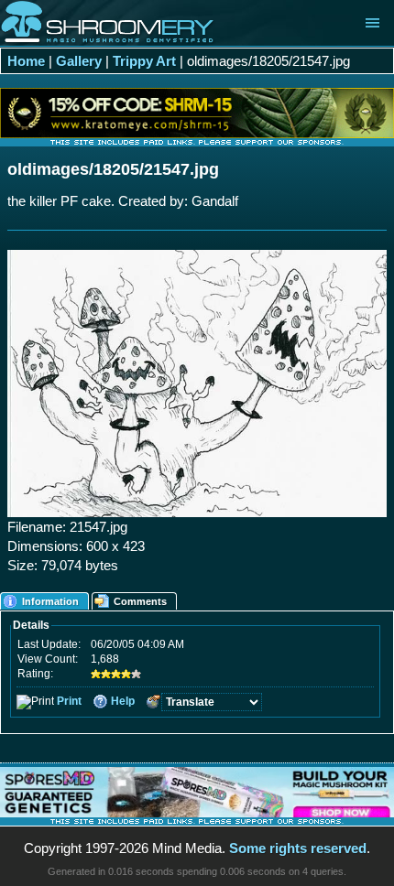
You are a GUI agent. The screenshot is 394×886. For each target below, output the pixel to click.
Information (50, 601)
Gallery (79, 61)
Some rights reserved (298, 848)
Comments (140, 601)
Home (26, 61)
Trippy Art (144, 61)
